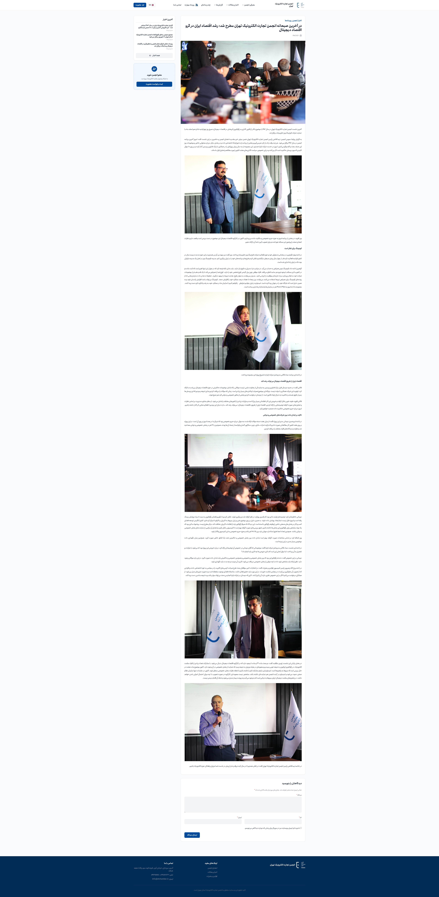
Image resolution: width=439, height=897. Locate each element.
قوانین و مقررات (211, 876)
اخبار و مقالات (212, 872)
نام (300, 817)
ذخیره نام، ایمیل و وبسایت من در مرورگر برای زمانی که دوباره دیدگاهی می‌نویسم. (272, 828)
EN (150, 5)
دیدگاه (299, 795)
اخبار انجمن (297, 20)
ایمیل (239, 817)
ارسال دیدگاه (192, 835)
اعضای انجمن (212, 868)
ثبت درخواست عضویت (154, 84)
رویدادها (288, 20)
